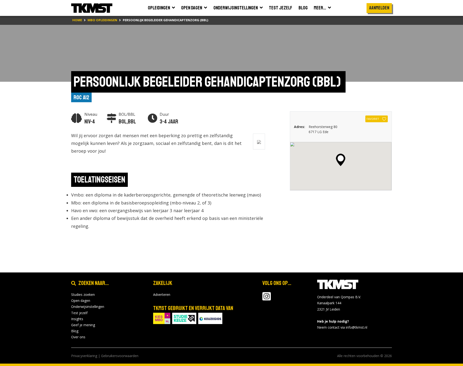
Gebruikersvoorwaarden (119, 355)
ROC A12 (81, 97)
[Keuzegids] (210, 318)
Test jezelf (79, 313)
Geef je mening (83, 325)
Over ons (78, 337)
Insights (77, 319)
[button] (340, 160)
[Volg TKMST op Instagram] (266, 298)
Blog (74, 331)
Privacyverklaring (84, 355)
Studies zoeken (83, 294)
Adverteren (161, 294)
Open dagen (80, 300)
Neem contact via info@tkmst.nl (342, 327)
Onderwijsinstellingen (87, 306)
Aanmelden (379, 8)
